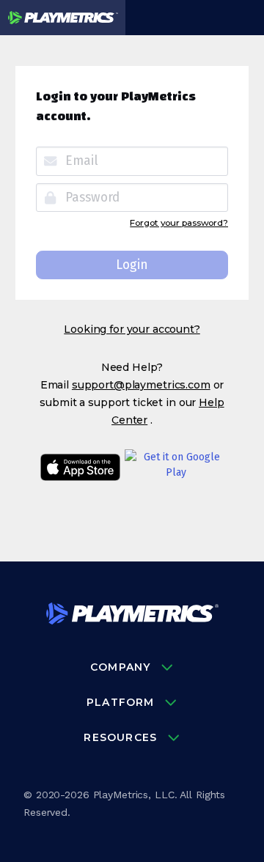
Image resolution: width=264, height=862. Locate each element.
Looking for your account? (132, 329)
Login (132, 265)
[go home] (62, 17)
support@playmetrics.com (141, 384)
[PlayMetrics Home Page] (132, 616)
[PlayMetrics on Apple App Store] (80, 469)
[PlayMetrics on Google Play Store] (176, 469)
